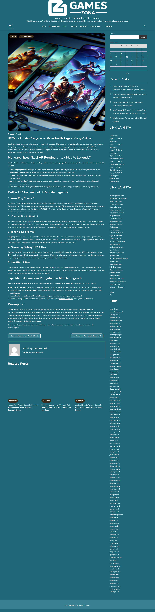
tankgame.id (114, 560)
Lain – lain (108, 26)
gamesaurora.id (115, 403)
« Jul (127, 73)
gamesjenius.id (115, 349)
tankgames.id (114, 512)
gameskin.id (114, 517)
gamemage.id (114, 535)
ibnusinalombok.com (117, 278)
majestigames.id (115, 363)
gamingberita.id (115, 395)
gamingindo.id (114, 580)
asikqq (112, 292)
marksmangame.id (116, 557)
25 (116, 64)
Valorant (74, 26)
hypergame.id (114, 555)
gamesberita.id (115, 415)
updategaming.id (115, 409)
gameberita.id (114, 435)
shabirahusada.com (116, 270)
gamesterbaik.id (115, 352)
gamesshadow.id (115, 338)
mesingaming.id (115, 586)
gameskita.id (114, 309)
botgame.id (113, 540)
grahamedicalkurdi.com (118, 281)
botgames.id (114, 500)
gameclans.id (114, 523)
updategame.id (115, 446)
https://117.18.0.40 (116, 173)
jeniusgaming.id (115, 329)
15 (137, 57)
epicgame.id (114, 549)
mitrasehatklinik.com (117, 253)
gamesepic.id (114, 492)
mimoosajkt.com (115, 238)
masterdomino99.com (117, 164)
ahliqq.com (113, 141)
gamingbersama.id (116, 320)
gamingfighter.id (115, 480)
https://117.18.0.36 (116, 139)
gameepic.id (114, 537)
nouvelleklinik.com (116, 264)
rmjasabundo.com (116, 236)
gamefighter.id (114, 529)
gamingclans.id (115, 463)
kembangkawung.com (117, 241)
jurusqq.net (113, 147)
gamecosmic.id (115, 429)
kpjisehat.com (114, 250)
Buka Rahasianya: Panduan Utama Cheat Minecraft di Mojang (130, 119)
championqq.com (116, 170)
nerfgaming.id (114, 475)
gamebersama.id (115, 366)
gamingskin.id (114, 460)
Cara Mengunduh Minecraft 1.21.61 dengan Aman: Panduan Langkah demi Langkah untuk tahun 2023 (129, 111)
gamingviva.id (114, 592)
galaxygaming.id (115, 400)
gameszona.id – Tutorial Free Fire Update (77, 18)
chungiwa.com (115, 244)
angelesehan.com (116, 221)
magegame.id (114, 552)
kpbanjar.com (114, 256)
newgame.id (114, 440)
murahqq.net (114, 153)
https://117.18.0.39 (116, 144)
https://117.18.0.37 (116, 167)
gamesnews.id (114, 418)
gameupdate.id (115, 432)
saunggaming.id (115, 332)
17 (111, 61)
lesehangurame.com (117, 196)
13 (127, 57)
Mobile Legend (54, 26)
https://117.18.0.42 (116, 150)
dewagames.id (114, 355)
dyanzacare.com (115, 284)
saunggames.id (115, 358)
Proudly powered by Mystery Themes (77, 605)
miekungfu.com (115, 230)
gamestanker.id (115, 566)
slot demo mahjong (66, 299)
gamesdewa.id (114, 346)
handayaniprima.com (117, 210)
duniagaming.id (115, 323)
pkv (111, 295)
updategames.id (115, 423)
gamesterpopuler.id (116, 312)
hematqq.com (114, 176)
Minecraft (83, 26)
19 (121, 61)
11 (116, 57)
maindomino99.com (116, 159)
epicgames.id (114, 509)
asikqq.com (113, 136)
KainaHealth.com (115, 267)
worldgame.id (114, 452)
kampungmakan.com (117, 213)
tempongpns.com (116, 201)
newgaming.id (114, 398)
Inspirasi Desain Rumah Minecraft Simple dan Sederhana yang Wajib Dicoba (88, 407)
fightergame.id (114, 546)
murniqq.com (114, 179)
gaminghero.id (114, 575)
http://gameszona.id (36, 352)
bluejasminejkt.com (116, 224)
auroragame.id (114, 438)
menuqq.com (114, 181)
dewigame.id (114, 383)
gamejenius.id (114, 380)
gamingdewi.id (114, 315)
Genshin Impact (95, 26)
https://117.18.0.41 (116, 156)
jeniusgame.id (114, 455)
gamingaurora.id (115, 392)
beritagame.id (114, 449)
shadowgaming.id (116, 335)
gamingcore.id (114, 577)
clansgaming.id (115, 466)
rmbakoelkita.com (116, 218)
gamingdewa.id (115, 318)
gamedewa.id (114, 378)
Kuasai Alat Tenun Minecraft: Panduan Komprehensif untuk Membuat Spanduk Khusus (23, 407)
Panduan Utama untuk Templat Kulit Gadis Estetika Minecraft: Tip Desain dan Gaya (56, 407)
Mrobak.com (114, 227)
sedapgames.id (115, 360)
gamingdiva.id (114, 583)
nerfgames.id (114, 498)
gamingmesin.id (115, 572)
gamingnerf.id (114, 458)
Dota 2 (65, 26)
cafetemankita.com (116, 233)
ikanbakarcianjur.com (117, 247)
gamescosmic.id (115, 412)
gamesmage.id (115, 489)
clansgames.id (114, 495)
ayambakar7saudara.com (118, 198)
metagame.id (114, 543)
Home (44, 26)
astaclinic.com (115, 276)
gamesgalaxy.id (115, 406)
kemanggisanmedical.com (119, 258)
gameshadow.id (115, 369)
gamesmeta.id (114, 483)
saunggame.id (114, 386)
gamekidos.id (114, 569)
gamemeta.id (114, 526)
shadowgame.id (115, 389)
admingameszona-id (35, 348)
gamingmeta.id (115, 472)
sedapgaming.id (115, 343)
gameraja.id (113, 375)
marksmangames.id (116, 515)
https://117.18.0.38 (116, 161)
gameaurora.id (114, 426)
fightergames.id (115, 503)
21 (132, 61)
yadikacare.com (115, 273)
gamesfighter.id (115, 486)
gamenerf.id (114, 520)
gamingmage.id (115, 469)
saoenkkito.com (115, 207)
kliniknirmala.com (115, 261)
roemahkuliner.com (116, 204)
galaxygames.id (115, 420)
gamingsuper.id (115, 589)
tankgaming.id (114, 563)
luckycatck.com (115, 216)
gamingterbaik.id (115, 326)
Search (112, 34)
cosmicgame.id (115, 443)
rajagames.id (114, 372)
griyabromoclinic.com (117, 287)
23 (143, 61)
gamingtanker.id (115, 478)
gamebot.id (113, 532)
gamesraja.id (114, 340)
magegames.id (115, 506)
